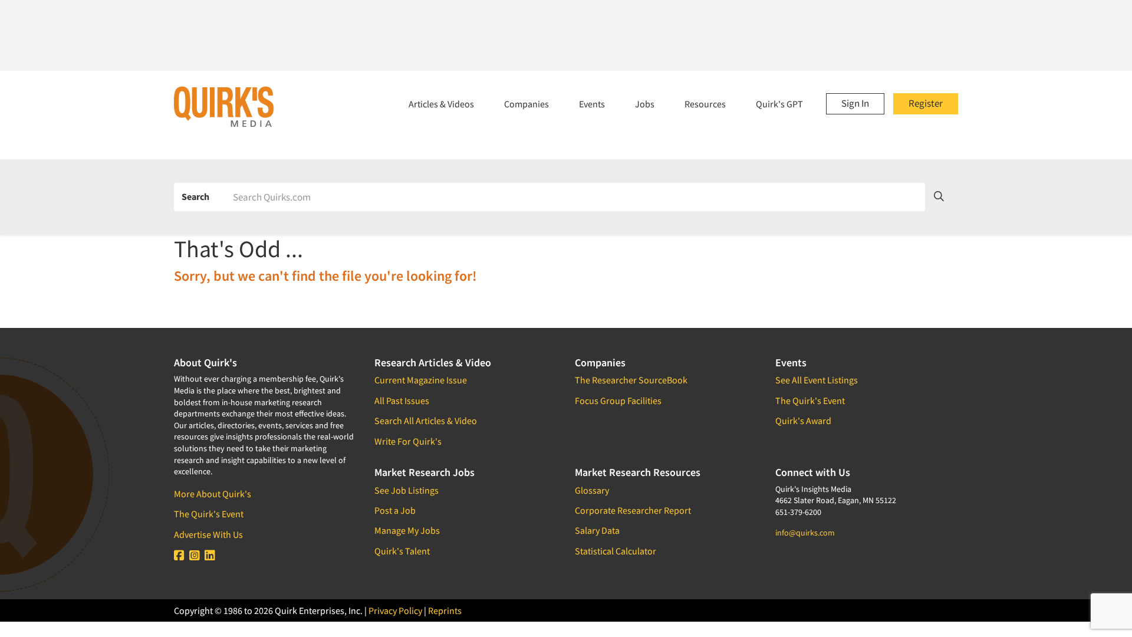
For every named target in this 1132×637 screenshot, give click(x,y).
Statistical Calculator (615, 551)
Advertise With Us (208, 534)
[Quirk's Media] (224, 106)
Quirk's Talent (402, 551)
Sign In (855, 103)
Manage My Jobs (407, 530)
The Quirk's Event (208, 514)
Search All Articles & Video (425, 420)
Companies (526, 104)
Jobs (644, 104)
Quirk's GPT (779, 104)
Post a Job (395, 510)
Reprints (445, 610)
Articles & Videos (441, 104)
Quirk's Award (803, 420)
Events (592, 104)
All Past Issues (401, 400)
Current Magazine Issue (420, 380)
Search (195, 196)
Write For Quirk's (408, 441)
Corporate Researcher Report (633, 510)
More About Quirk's (212, 494)
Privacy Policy (395, 610)
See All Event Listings (816, 380)
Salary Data (597, 530)
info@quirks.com (805, 532)
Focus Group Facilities (618, 400)
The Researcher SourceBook (631, 380)
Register (926, 103)
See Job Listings (406, 490)
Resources (705, 104)
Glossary (592, 490)
